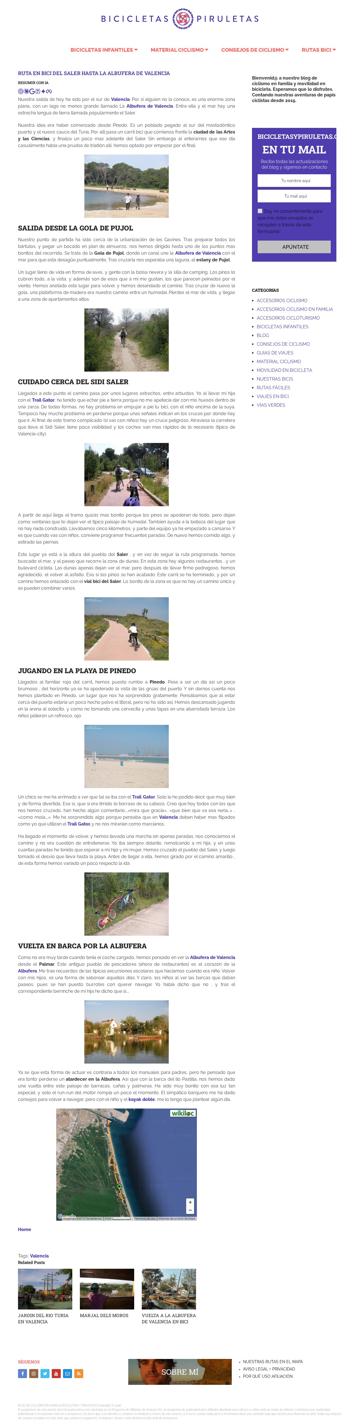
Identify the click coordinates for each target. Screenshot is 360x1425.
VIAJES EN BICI (273, 396)
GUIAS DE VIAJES (275, 353)
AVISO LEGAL (255, 1369)
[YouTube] (56, 1373)
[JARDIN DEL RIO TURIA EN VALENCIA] (45, 1289)
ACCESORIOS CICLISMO (282, 300)
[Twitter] (45, 1373)
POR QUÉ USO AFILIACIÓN (268, 1376)
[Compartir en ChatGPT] (21, 92)
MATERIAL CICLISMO (177, 50)
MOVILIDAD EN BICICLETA (284, 370)
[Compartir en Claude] (26, 92)
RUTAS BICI (316, 50)
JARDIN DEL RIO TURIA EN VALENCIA (43, 1318)
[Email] (67, 1373)
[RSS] (78, 1373)
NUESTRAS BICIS (275, 379)
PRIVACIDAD (283, 1369)
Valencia (39, 1256)
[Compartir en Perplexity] (37, 92)
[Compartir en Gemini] (43, 92)
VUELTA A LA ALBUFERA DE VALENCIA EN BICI (169, 1318)
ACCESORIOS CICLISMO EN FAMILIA (295, 309)
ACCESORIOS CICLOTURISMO (288, 318)
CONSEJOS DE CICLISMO (252, 50)
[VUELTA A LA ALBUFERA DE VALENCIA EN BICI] (169, 1289)
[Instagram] (33, 1373)
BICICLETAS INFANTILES (102, 50)
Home (24, 1229)
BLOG (263, 335)
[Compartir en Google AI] (32, 92)
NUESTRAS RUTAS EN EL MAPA (273, 1362)
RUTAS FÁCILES (273, 387)
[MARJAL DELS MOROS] (107, 1289)
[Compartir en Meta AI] (49, 92)
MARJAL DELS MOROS (104, 1315)
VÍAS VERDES (271, 405)
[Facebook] (22, 1373)
